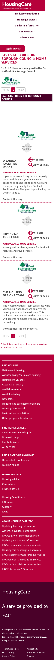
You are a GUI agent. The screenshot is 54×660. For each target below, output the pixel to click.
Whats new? (27, 37)
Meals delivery (10, 442)
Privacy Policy (8, 652)
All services (8, 447)
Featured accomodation (15, 413)
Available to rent (11, 389)
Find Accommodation (27, 13)
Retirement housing (13, 370)
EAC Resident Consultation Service (21, 559)
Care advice (8, 484)
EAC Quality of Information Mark (20, 535)
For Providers (27, 31)
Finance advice (10, 489)
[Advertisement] (26, 115)
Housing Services (27, 19)
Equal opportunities (36, 652)
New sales (8, 399)
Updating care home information (20, 540)
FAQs (5, 511)
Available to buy (11, 394)
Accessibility (32, 649)
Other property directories (17, 418)
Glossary (7, 506)
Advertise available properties (19, 531)
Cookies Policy (8, 656)
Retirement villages (13, 379)
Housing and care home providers (21, 403)
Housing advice (11, 479)
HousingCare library (13, 497)
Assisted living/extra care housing (21, 375)
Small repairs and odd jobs (17, 432)
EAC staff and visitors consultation (21, 564)
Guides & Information (27, 25)
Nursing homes (10, 464)
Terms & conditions (11, 649)
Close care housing (13, 384)
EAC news (7, 502)
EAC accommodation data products (21, 545)
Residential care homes (15, 460)
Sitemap (30, 656)
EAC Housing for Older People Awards (23, 554)
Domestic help (10, 437)
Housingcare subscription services (21, 550)
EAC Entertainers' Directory (17, 569)
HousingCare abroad (13, 408)
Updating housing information (19, 526)
